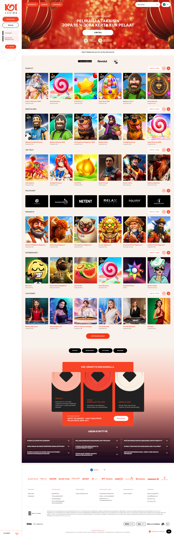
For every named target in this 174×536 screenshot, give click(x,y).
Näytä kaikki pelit (98, 336)
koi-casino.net (151, 501)
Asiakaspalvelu (128, 489)
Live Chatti (6, 533)
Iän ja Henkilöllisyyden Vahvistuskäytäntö (58, 502)
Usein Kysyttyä (127, 493)
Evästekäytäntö (56, 499)
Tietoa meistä (80, 489)
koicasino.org (151, 499)
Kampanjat (120, 350)
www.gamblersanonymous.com (61, 515)
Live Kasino (105, 350)
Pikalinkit (31, 489)
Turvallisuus (56, 489)
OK (169, 531)
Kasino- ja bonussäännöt (107, 496)
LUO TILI (98, 32)
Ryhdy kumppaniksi (152, 493)
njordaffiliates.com (152, 496)
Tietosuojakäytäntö (57, 496)
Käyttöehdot (55, 493)
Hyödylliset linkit (105, 489)
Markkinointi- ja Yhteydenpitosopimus (106, 499)
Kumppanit (150, 489)
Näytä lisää (154, 68)
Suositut (74, 350)
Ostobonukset (90, 350)
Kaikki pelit (31, 493)
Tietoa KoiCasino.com (82, 493)
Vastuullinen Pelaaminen (107, 493)
